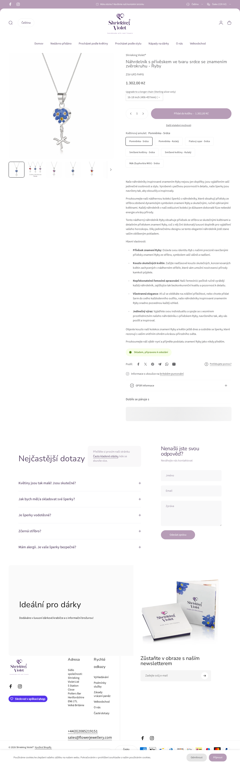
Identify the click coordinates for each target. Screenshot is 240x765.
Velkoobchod (102, 701)
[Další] (105, 112)
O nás (97, 707)
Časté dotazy (101, 713)
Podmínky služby (100, 685)
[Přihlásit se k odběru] (204, 675)
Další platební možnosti (178, 125)
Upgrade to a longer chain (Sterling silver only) (151, 92)
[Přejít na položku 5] (92, 170)
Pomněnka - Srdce (139, 141)
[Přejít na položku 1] (35, 170)
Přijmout (217, 757)
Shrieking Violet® (136, 55)
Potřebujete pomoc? (220, 364)
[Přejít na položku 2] (54, 170)
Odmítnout (197, 757)
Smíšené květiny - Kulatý (178, 152)
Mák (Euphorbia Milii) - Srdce (144, 163)
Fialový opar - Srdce (199, 141)
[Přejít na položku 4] (73, 170)
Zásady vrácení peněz (102, 694)
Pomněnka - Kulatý (169, 141)
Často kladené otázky (105, 456)
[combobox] (195, 4)
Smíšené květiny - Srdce (142, 152)
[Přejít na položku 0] (17, 170)
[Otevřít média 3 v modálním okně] (61, 106)
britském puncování (172, 374)
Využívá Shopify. (43, 747)
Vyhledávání (101, 677)
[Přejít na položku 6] (111, 170)
